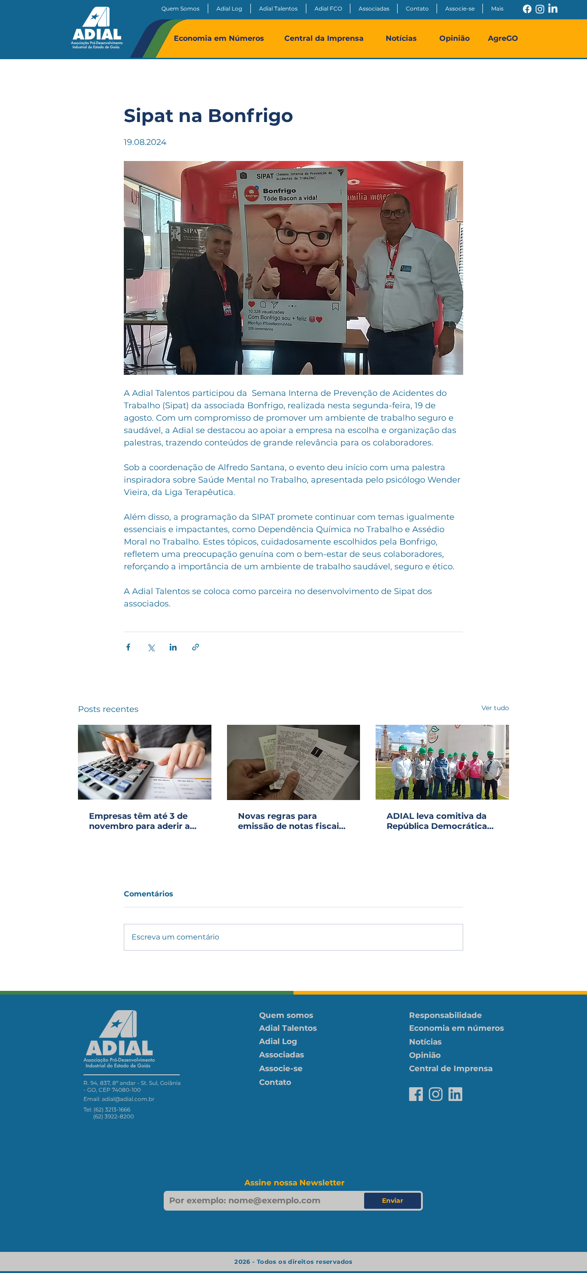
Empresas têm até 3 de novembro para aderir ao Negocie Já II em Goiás (142, 821)
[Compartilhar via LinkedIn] (173, 647)
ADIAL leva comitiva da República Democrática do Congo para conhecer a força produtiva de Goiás (440, 821)
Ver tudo (495, 708)
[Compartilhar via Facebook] (128, 647)
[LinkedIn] (553, 9)
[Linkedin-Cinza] (455, 1094)
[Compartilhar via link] (195, 647)
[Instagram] (540, 9)
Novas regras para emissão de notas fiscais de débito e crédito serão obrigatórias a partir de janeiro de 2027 (291, 821)
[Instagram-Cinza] (436, 1094)
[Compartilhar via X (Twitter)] (150, 647)
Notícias (401, 38)
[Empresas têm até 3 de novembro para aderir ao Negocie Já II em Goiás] (144, 762)
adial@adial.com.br (128, 1098)
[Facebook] (527, 9)
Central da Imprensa (324, 38)
